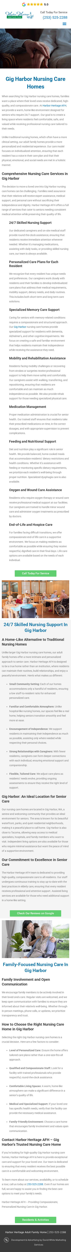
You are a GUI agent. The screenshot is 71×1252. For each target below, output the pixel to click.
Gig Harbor (20, 326)
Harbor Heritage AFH (54, 105)
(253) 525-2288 (55, 17)
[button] (35, 4)
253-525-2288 (35, 1184)
